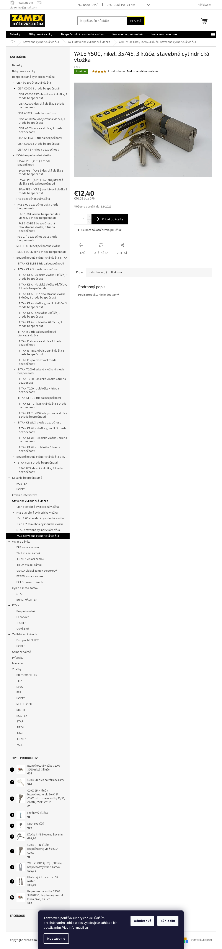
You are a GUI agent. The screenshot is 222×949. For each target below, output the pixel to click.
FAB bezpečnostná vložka (31, 199)
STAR (18, 594)
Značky (15, 669)
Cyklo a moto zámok (24, 588)
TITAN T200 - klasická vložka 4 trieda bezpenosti (40, 381)
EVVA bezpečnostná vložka (32, 155)
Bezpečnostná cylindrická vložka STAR (40, 457)
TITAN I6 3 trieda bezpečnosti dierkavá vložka (35, 334)
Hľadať (134, 21)
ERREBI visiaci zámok (28, 576)
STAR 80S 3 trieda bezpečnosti (36, 463)
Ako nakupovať (86, 5)
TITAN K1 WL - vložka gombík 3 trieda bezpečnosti (41, 430)
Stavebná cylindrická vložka (29, 501)
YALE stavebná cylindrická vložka (36, 536)
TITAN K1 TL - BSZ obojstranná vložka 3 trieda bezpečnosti (41, 415)
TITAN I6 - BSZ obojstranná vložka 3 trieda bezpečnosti (40, 353)
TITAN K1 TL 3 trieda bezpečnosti (37, 398)
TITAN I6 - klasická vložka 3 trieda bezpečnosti (38, 343)
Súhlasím (166, 920)
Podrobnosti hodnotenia (141, 72)
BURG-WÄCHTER (25, 600)
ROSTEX (20, 484)
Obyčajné (21, 629)
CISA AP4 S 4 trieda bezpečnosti (37, 150)
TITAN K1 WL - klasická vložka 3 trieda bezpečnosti (41, 440)
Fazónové (21, 617)
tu (84, 927)
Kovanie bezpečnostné (26, 478)
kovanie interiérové (23, 495)
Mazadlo (16, 663)
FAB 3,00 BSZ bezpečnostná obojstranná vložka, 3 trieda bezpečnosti (35, 227)
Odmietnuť (140, 920)
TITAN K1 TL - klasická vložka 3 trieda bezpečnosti (41, 406)
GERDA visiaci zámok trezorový (35, 571)
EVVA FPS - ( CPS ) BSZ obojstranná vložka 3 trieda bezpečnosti (39, 182)
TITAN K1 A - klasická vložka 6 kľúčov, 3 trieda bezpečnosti (41, 286)
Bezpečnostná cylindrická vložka (32, 77)
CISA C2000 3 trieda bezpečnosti (37, 88)
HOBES (20, 623)
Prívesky (16, 658)
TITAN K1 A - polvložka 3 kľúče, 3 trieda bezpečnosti (38, 315)
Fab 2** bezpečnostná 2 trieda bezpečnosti (36, 239)
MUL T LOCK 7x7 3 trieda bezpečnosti (40, 252)
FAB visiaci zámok (26, 547)
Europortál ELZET (26, 640)
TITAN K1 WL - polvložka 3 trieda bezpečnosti (38, 449)
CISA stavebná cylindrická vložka (36, 507)
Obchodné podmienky (119, 5)
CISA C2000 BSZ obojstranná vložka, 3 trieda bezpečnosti (41, 96)
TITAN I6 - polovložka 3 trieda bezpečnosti (36, 362)
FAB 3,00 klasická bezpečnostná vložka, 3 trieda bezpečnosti (38, 216)
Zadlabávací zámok (23, 634)
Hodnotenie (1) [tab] (95, 272)
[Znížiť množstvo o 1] (88, 221)
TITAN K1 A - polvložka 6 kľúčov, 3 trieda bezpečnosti (38, 324)
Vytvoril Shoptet (200, 940)
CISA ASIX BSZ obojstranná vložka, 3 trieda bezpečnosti (40, 121)
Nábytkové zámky (22, 71)
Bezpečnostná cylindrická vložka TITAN (40, 258)
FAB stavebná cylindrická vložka (35, 513)
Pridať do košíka (111, 219)
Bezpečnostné (24, 611)
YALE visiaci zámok (27, 553)
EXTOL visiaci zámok (28, 582)
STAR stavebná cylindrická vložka (36, 530)
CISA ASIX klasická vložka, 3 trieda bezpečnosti (39, 130)
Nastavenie (55, 938)
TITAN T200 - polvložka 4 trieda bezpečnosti (37, 390)
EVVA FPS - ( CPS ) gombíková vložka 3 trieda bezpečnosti (41, 191)
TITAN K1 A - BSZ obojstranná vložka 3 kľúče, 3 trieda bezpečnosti (40, 296)
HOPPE (19, 489)
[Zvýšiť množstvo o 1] (88, 216)
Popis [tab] (78, 272)
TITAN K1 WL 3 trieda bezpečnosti (38, 422)
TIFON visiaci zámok (28, 565)
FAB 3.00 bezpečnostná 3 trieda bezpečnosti (36, 207)
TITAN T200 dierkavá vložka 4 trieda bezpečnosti (39, 371)
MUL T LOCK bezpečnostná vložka (37, 246)
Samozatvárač (20, 652)
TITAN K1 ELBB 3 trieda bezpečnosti (39, 263)
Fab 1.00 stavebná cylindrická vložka (39, 518)
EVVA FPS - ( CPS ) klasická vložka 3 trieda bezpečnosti (39, 173)
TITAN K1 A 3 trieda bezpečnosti (37, 269)
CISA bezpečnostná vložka (32, 83)
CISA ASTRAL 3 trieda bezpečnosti (38, 138)
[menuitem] (13, 34)
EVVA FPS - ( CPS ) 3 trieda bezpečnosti (32, 163)
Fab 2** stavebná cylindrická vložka (39, 524)
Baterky (16, 65)
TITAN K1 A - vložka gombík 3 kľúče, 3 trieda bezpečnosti (41, 305)
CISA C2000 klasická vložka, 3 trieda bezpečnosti (40, 106)
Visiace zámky (20, 542)
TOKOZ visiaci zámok (29, 559)
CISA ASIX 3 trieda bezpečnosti (36, 113)
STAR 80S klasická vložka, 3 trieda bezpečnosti (39, 470)
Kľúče (14, 605)
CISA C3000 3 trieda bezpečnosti (37, 144)
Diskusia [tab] (115, 272)
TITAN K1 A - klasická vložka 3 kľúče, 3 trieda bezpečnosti (41, 277)
